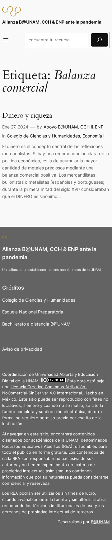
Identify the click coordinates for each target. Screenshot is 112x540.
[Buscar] (99, 40)
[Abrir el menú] (6, 39)
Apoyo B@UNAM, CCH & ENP (74, 126)
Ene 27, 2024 (15, 126)
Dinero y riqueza (27, 115)
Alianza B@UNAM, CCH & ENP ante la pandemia (51, 22)
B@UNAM (100, 522)
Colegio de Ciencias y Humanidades (43, 135)
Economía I (93, 135)
